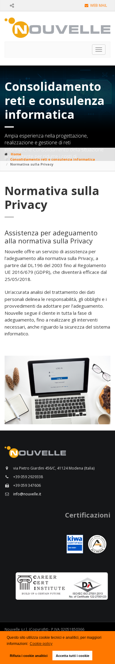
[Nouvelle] (57, 390)
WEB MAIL (98, 5)
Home (16, 154)
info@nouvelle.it (27, 494)
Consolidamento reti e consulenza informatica (52, 159)
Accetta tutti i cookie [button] (72, 656)
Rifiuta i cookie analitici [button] (29, 656)
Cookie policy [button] (41, 644)
